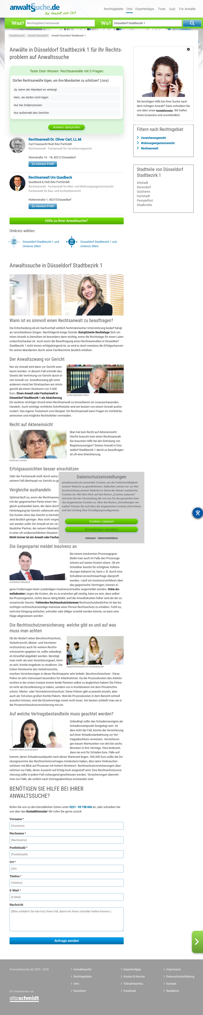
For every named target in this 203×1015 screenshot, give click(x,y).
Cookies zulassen (101, 521)
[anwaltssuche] (43, 15)
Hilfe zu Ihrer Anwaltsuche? (66, 221)
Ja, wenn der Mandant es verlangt (35, 89)
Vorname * (17, 819)
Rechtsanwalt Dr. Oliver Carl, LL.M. (55, 139)
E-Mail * (15, 890)
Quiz (172, 9)
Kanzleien (80, 990)
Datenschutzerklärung (176, 976)
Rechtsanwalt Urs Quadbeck (50, 177)
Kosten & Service (134, 976)
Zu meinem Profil (43, 164)
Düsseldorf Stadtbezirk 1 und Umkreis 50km (98, 244)
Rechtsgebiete (113, 9)
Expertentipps (144, 9)
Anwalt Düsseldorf (38, 35)
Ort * (13, 862)
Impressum (173, 969)
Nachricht (16, 904)
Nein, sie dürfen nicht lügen (31, 97)
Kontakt (171, 983)
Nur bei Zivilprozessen (28, 105)
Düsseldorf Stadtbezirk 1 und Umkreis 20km (41, 244)
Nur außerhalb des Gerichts (31, 112)
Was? (17, 23)
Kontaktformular (164, 110)
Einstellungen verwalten (101, 529)
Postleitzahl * (18, 847)
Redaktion (172, 990)
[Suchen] (192, 23)
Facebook (130, 990)
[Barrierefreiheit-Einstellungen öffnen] (198, 513)
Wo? (106, 23)
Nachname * (18, 833)
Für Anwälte (187, 9)
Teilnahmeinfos (133, 983)
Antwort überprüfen (66, 127)
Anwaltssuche (17, 35)
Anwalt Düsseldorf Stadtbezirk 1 (68, 35)
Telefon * (15, 876)
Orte (129, 9)
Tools (161, 9)
